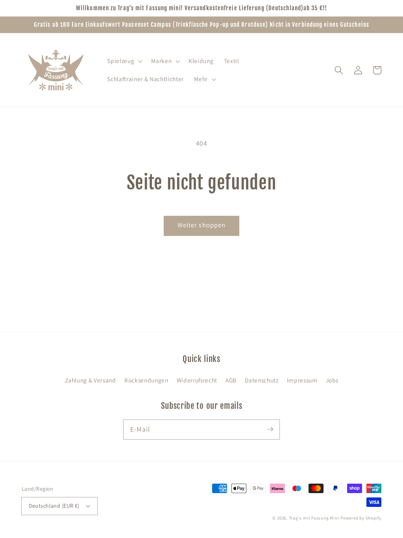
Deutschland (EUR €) (54, 505)
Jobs (332, 380)
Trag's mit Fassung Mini (314, 518)
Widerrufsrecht (197, 380)
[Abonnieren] (270, 429)
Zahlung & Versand (90, 380)
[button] (124, 61)
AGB (231, 380)
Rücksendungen (146, 380)
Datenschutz (261, 380)
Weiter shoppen (201, 225)
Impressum (302, 380)
